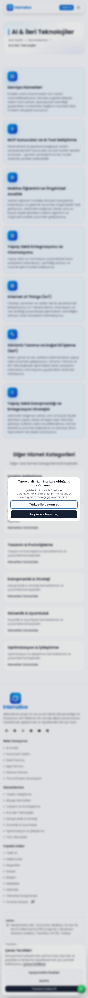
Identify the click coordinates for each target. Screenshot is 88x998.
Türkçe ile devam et (44, 504)
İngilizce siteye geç (44, 514)
